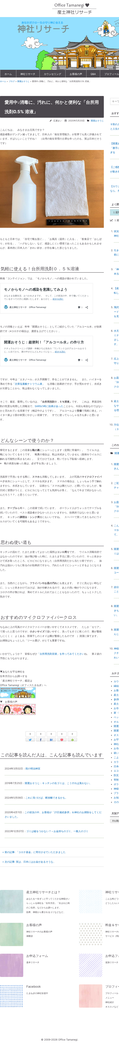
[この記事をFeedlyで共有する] (72, 739)
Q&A (93, 74)
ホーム (8, 74)
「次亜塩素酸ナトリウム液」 (28, 383)
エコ (116, 770)
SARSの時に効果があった (49, 406)
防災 (116, 775)
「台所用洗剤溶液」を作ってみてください (60, 653)
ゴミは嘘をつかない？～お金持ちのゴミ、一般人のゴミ (57, 831)
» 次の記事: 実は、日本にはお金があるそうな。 (29, 861)
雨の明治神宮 (32, 768)
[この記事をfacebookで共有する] (40, 739)
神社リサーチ (27, 74)
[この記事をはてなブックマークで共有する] (51, 739)
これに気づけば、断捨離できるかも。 (46, 797)
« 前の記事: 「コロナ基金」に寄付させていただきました (34, 852)
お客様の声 (76, 74)
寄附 (116, 779)
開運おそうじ (97, 120)
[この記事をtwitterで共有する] (30, 739)
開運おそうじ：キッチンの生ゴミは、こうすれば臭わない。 (58, 783)
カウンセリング (52, 74)
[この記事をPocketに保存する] (61, 739)
